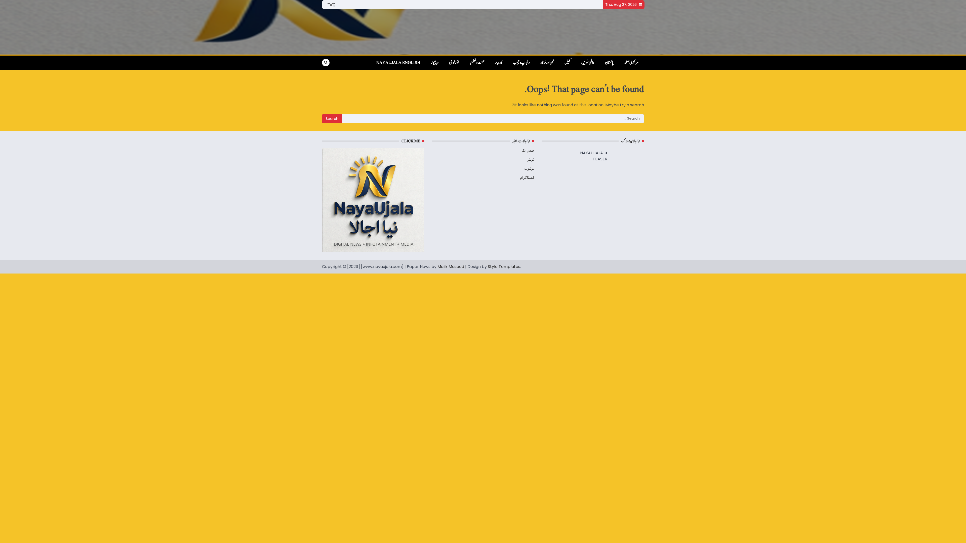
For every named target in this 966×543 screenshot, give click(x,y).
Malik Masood (450, 266)
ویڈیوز (434, 62)
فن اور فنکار (547, 62)
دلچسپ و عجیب (521, 62)
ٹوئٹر (530, 159)
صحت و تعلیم (477, 62)
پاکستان (609, 62)
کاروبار (498, 62)
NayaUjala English (398, 62)
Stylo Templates (504, 266)
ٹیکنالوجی (454, 62)
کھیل (568, 62)
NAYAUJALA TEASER (593, 156)
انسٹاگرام (527, 177)
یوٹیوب (529, 168)
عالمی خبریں (587, 62)
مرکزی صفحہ (631, 62)
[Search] (326, 62)
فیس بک (527, 150)
